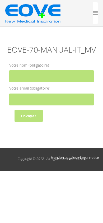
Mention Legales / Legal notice (75, 157)
